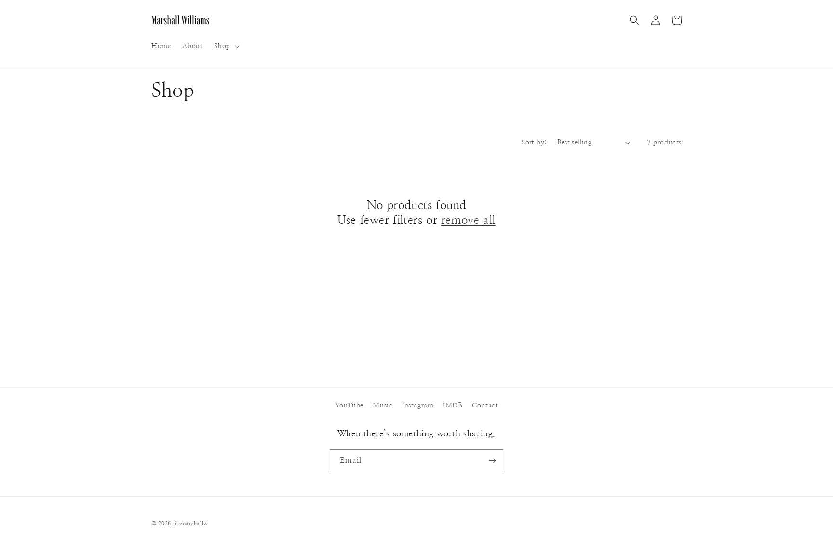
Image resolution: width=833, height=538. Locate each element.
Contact (485, 405)
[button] (225, 46)
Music (382, 405)
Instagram (417, 405)
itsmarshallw (191, 523)
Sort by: (534, 142)
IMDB (452, 405)
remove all (468, 220)
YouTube (349, 405)
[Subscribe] (492, 460)
